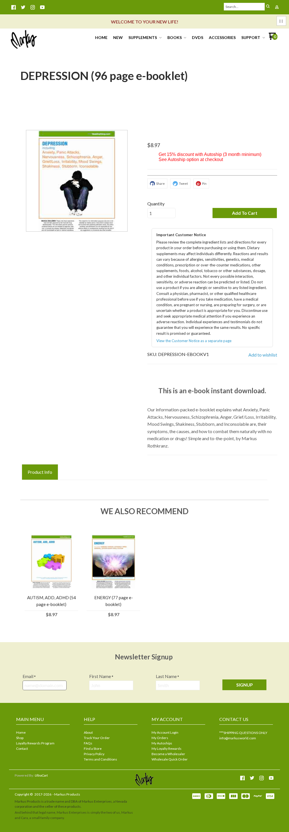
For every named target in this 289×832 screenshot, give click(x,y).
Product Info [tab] (40, 472)
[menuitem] (101, 37)
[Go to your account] (277, 7)
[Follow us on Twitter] (23, 7)
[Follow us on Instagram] (32, 7)
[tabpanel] (144, 485)
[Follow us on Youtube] (42, 7)
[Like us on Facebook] (13, 7)
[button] (268, 6)
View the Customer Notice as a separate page (193, 340)
